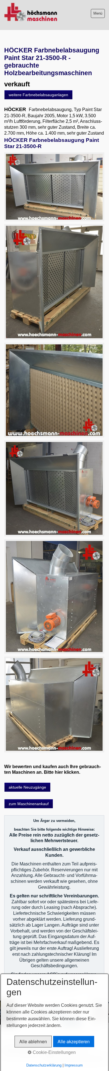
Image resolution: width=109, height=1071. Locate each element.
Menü (97, 13)
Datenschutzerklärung (43, 1065)
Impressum (74, 1065)
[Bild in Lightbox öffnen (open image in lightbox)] (54, 187)
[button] (38, 95)
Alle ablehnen (33, 1041)
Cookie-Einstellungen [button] (54, 1052)
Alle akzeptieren (74, 1041)
